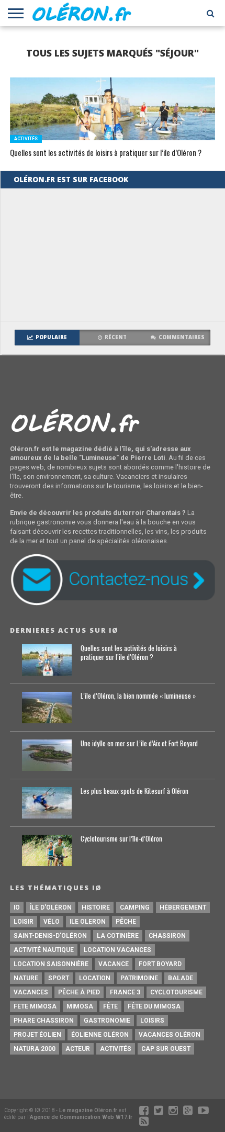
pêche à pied (79, 992)
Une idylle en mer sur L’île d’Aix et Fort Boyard (139, 743)
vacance (113, 964)
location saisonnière (51, 964)
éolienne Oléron (100, 1034)
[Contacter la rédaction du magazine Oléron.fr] (112, 604)
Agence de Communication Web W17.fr (81, 1117)
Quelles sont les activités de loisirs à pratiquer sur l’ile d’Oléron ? (105, 153)
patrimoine (139, 978)
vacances (31, 992)
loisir (23, 921)
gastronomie (107, 1020)
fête (110, 1006)
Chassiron (167, 935)
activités (115, 1048)
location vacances (117, 950)
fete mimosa (35, 1006)
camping (135, 907)
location (94, 978)
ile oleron (88, 921)
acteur (77, 1048)
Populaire (51, 337)
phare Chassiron (44, 1020)
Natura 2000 (34, 1048)
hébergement (183, 907)
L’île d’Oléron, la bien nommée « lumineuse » (138, 696)
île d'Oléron (51, 907)
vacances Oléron (169, 1034)
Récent (116, 337)
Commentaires (182, 337)
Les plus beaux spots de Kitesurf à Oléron (134, 791)
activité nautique (44, 950)
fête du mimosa (154, 1006)
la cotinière (118, 935)
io (17, 907)
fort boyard (160, 964)
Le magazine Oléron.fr (88, 1110)
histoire (96, 907)
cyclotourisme (176, 992)
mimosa (79, 1006)
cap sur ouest (165, 1048)
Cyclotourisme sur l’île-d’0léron (121, 839)
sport (58, 978)
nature (26, 978)
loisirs (152, 1020)
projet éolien (37, 1034)
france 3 (125, 992)
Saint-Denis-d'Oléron (50, 935)
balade (180, 978)
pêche (126, 921)
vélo (51, 921)
